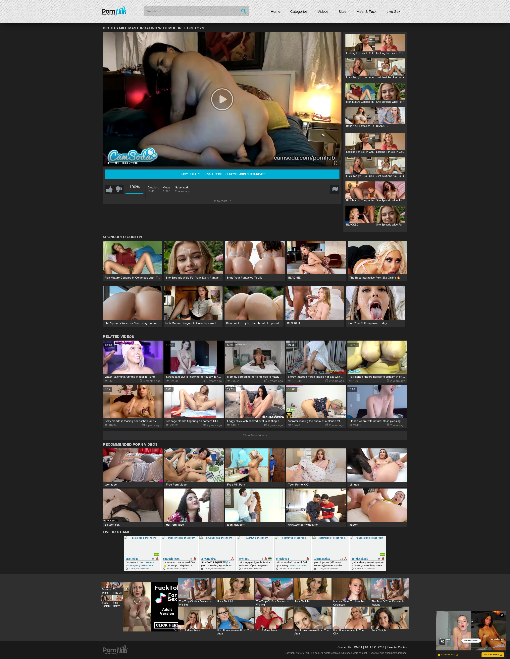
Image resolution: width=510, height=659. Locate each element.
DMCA (358, 647)
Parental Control (397, 647)
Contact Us (344, 647)
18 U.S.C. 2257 (374, 647)
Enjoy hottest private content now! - (222, 174)
